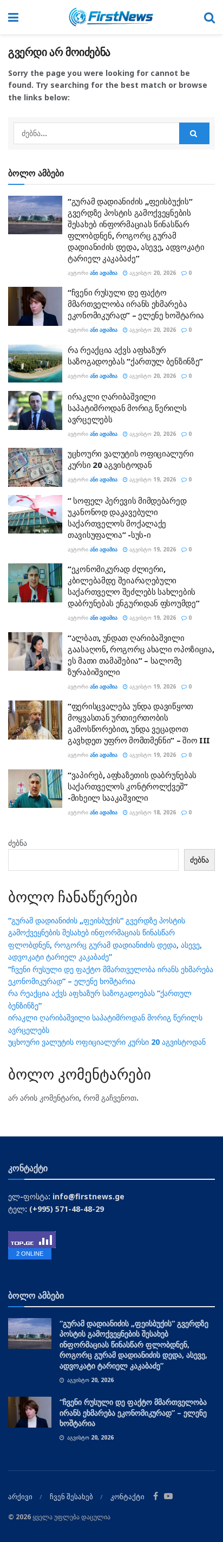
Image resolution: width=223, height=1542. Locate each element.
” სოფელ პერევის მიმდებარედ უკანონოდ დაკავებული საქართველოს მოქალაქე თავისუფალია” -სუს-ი (127, 517)
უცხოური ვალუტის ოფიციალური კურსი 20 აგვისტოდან (130, 459)
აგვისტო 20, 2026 (152, 273)
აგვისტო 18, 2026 (152, 812)
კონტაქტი (127, 1496)
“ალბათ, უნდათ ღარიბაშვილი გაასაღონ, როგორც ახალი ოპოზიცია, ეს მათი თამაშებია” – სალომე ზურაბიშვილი (141, 654)
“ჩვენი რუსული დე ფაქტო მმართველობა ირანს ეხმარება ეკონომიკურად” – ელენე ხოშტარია (136, 303)
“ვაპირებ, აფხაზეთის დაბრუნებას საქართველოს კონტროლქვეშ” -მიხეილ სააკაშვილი (132, 786)
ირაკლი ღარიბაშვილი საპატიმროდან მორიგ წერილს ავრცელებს (127, 408)
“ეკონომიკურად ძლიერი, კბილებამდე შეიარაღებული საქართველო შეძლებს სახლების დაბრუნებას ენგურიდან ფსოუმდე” (133, 585)
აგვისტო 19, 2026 (152, 479)
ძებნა (17, 843)
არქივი (20, 1496)
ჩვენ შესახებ (71, 1496)
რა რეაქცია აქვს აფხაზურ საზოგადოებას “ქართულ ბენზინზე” (135, 355)
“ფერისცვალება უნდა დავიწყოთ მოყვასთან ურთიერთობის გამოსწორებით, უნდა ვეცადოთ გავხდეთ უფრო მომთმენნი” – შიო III (139, 723)
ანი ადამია (103, 273)
